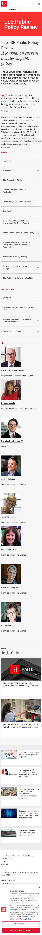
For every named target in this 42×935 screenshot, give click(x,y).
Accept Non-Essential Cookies (21, 930)
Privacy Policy (25, 919)
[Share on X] (17, 653)
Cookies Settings (21, 924)
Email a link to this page (3, 653)
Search (32, 3)
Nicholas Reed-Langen (11, 441)
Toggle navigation (39, 9)
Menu (38, 3)
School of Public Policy (12, 10)
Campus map (5, 883)
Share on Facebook (7, 653)
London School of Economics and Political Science (4, 4)
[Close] (39, 887)
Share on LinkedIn (12, 653)
